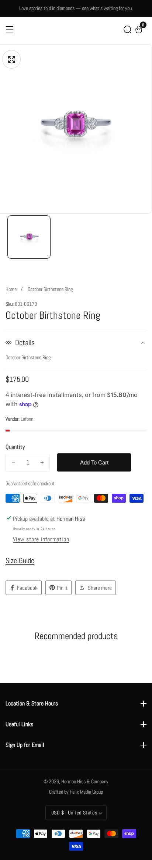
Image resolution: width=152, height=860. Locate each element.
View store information (41, 539)
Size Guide (20, 560)
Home (11, 289)
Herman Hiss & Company (84, 781)
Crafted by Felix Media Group (76, 791)
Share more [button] (100, 587)
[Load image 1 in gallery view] (29, 237)
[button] (127, 29)
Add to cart (94, 462)
